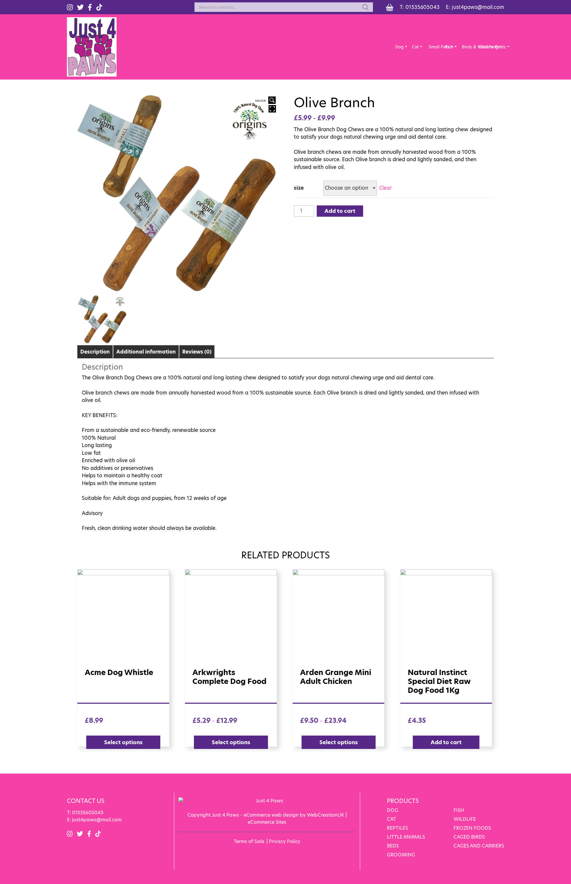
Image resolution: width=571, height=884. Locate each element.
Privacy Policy (284, 841)
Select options (123, 742)
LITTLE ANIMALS (406, 837)
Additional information (146, 351)
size (299, 187)
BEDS (393, 845)
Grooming (483, 47)
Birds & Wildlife (466, 47)
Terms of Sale (249, 841)
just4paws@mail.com (478, 7)
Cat (415, 47)
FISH (459, 810)
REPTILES (397, 828)
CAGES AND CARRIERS (479, 845)
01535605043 (422, 7)
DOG (392, 810)
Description (95, 351)
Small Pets (433, 47)
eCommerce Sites (267, 822)
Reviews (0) (196, 351)
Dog (399, 47)
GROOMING (401, 854)
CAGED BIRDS (469, 837)
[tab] (95, 351)
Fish (449, 47)
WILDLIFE (465, 819)
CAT (391, 819)
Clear (385, 187)
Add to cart (339, 211)
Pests (499, 47)
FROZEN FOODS (472, 828)
